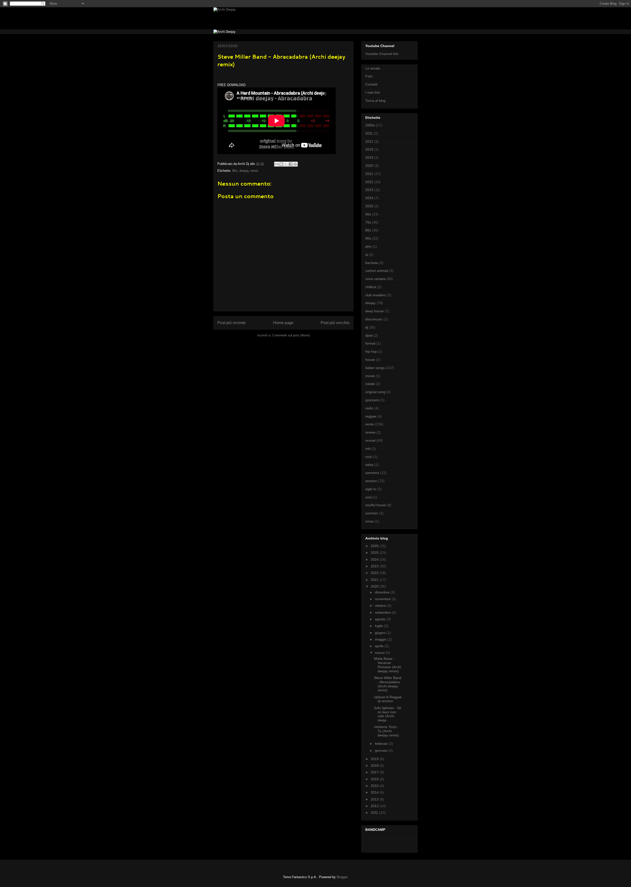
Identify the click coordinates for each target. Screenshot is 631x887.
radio (369, 408)
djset (369, 335)
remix (254, 171)
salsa (369, 465)
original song (375, 392)
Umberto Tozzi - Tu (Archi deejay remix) (386, 731)
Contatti (371, 84)
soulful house (375, 505)
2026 (375, 546)
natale (370, 384)
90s (368, 238)
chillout (370, 287)
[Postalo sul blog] (281, 164)
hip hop (371, 351)
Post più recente (231, 323)
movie (370, 376)
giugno (380, 633)
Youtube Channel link (381, 54)
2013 (375, 799)
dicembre (382, 592)
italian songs (375, 368)
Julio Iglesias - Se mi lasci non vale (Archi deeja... (387, 714)
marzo (380, 653)
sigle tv (370, 489)
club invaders (375, 295)
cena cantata (375, 279)
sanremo (372, 473)
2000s (370, 125)
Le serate (372, 68)
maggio (381, 639)
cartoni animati (376, 271)
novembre (383, 599)
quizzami (372, 400)
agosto (380, 619)
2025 (369, 206)
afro (368, 246)
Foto (368, 76)
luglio (379, 626)
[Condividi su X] (285, 164)
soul (368, 497)
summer (371, 513)
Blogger (342, 877)
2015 (375, 786)
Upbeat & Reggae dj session (388, 699)
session (371, 481)
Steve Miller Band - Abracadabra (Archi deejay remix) (387, 684)
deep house (374, 311)
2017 (375, 772)
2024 (369, 198)
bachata (371, 263)
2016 (375, 779)
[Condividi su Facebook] (290, 164)
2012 (369, 141)
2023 (369, 190)
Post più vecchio (335, 323)
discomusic (374, 319)
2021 (369, 174)
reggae (370, 416)
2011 (369, 133)
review (370, 432)
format (370, 343)
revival (370, 440)
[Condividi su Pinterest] (295, 164)
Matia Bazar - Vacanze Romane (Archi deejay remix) (387, 665)
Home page (283, 323)
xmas (369, 521)
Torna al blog (375, 101)
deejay (243, 171)
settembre (383, 612)
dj (366, 327)
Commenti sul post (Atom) (291, 335)
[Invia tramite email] (276, 164)
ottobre (381, 606)
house (370, 360)
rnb (367, 449)
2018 (369, 149)
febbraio (382, 744)
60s (368, 214)
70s (368, 222)
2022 (369, 182)
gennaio (381, 750)
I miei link (372, 92)
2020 (369, 166)
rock (368, 457)
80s (234, 171)
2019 (369, 157)
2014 (375, 792)
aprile (380, 646)
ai (366, 255)
